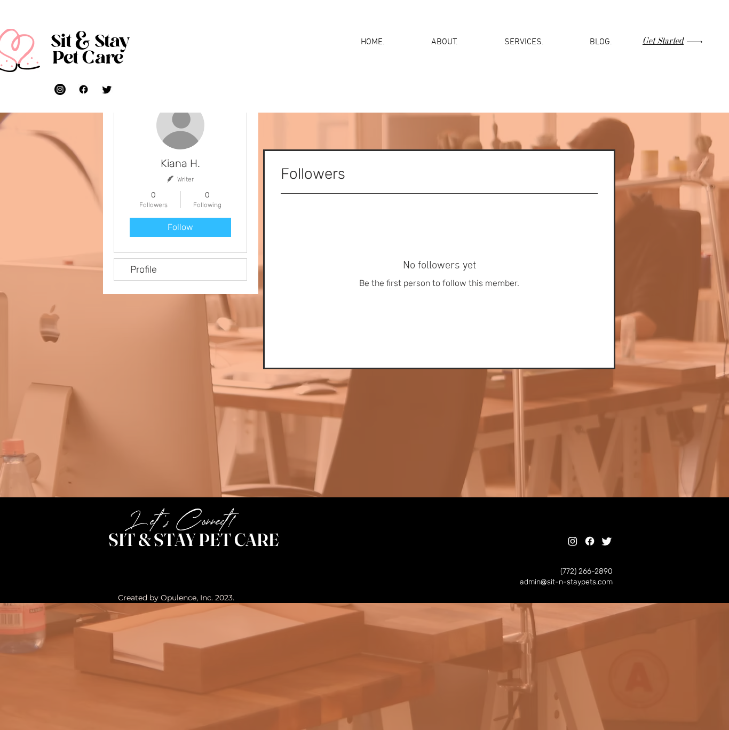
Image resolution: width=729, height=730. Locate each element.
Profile (143, 269)
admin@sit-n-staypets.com (566, 581)
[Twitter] (107, 89)
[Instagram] (60, 89)
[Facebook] (83, 89)
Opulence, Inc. (187, 597)
